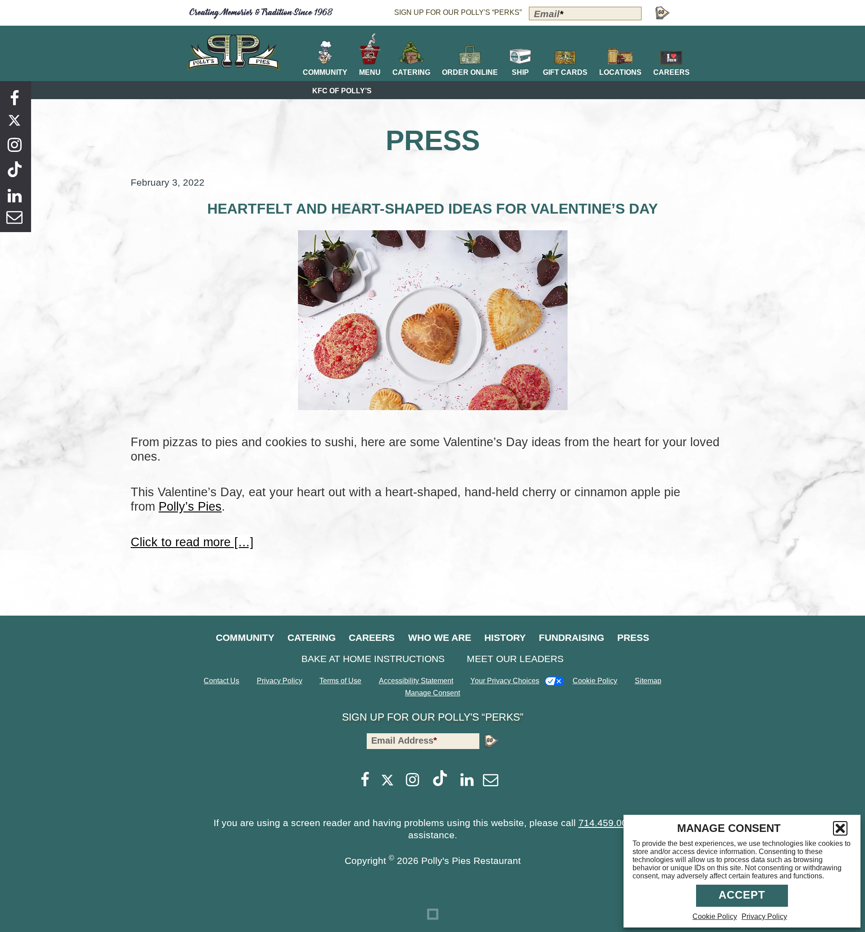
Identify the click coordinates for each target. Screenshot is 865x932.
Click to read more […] (192, 542)
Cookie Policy (714, 916)
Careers (372, 637)
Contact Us (221, 681)
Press (633, 637)
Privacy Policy (764, 916)
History (505, 637)
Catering (311, 637)
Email (548, 14)
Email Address (404, 740)
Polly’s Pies (190, 506)
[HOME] (233, 52)
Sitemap (648, 681)
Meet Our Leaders (515, 658)
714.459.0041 (608, 823)
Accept (742, 895)
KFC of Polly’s (342, 91)
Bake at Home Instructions (373, 658)
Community (245, 637)
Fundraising (571, 637)
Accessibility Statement (416, 681)
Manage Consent (432, 693)
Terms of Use (340, 681)
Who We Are (439, 637)
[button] (840, 828)
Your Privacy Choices (504, 681)
